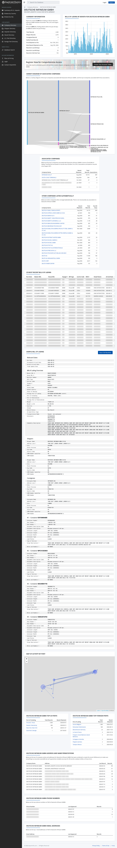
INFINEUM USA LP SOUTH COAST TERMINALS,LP (72, 146)
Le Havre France (77, 732)
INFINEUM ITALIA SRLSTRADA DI (99, 145)
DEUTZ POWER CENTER (48, 263)
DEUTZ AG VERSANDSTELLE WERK (51, 258)
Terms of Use (105, 845)
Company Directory (32, 7)
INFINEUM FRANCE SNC (97, 124)
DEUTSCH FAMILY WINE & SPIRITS (51, 210)
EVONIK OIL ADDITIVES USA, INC (99, 147)
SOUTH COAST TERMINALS (66, 143)
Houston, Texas (30, 722)
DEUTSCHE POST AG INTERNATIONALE (52, 248)
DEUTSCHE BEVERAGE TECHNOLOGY (52, 226)
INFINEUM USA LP (64, 110)
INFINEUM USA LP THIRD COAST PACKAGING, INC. (73, 147)
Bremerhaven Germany (79, 729)
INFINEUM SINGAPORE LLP (98, 139)
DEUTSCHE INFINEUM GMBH (36, 112)
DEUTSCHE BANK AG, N (48, 215)
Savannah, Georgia (31, 730)
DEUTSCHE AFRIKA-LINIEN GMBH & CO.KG (53, 213)
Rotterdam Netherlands (79, 727)
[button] (26, 658)
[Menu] (24, 2)
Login (104, 2)
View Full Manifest (105, 352)
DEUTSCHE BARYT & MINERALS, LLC (51, 221)
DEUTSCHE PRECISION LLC (49, 250)
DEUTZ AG (44, 256)
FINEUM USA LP (63, 148)
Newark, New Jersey (31, 725)
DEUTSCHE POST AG (47, 245)
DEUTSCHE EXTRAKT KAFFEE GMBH (51, 237)
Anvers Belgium (77, 724)
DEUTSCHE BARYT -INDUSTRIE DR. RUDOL (53, 218)
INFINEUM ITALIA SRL (96, 97)
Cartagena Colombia (78, 739)
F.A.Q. (113, 845)
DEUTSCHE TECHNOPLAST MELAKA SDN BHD (54, 253)
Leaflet (98, 710)
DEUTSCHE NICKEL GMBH (49, 242)
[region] (11, 426)
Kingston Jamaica (77, 742)
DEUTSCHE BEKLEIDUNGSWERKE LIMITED (53, 223)
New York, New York (31, 728)
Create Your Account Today (103, 64)
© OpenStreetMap (105, 710)
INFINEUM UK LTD (96, 152)
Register (111, 2)
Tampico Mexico (77, 744)
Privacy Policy (96, 845)
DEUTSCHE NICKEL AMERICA (49, 240)
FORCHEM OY (94, 149)
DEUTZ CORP (45, 261)
